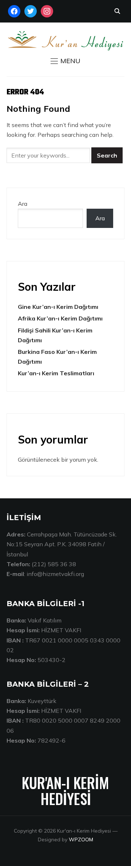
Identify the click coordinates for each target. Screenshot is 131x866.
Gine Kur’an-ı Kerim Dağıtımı (58, 306)
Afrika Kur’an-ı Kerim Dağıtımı (60, 318)
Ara (22, 203)
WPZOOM (81, 839)
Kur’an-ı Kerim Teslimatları (56, 373)
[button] (65, 61)
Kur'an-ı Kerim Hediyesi (65, 790)
